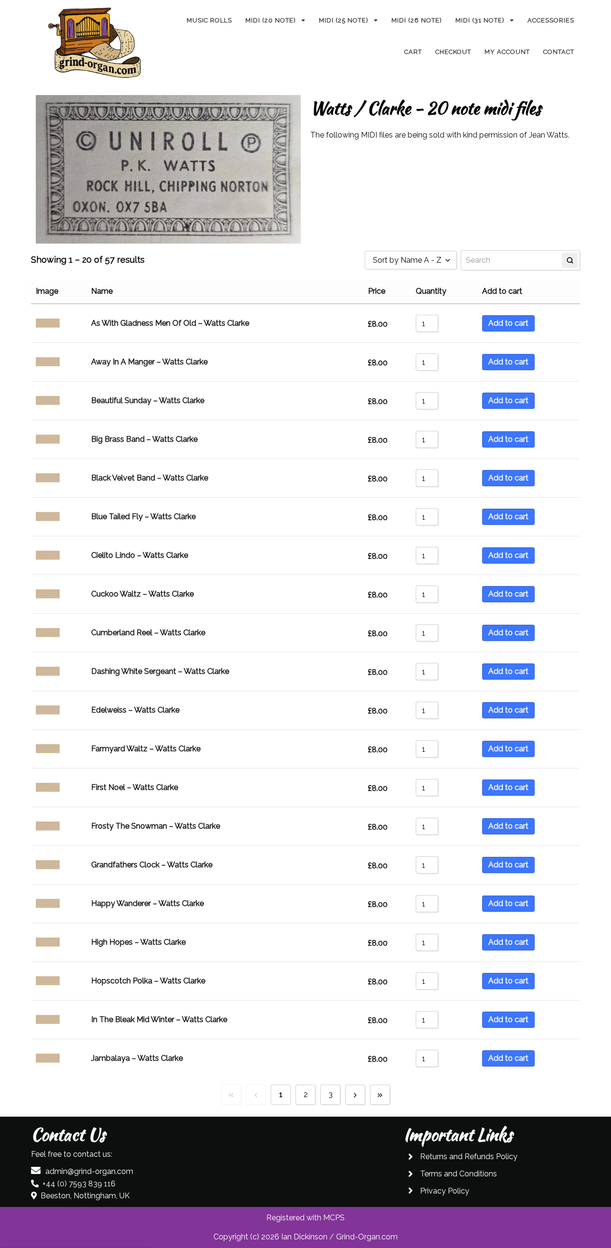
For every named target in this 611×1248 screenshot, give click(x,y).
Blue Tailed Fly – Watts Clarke (143, 516)
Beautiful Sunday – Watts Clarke (147, 400)
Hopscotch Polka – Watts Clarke (148, 980)
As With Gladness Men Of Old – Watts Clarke (170, 323)
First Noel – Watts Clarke (134, 787)
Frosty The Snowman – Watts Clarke (155, 826)
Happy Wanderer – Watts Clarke (147, 903)
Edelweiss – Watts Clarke (135, 710)
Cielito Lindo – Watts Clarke (139, 555)
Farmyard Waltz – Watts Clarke (145, 748)
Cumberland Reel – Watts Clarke (148, 632)
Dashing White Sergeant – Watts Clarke (160, 671)
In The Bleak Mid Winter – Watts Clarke (159, 1019)
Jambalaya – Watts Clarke (137, 1058)
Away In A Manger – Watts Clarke (149, 361)
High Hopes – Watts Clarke (138, 942)
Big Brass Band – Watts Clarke (144, 439)
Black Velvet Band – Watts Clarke (149, 477)
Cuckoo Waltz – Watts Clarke (142, 593)
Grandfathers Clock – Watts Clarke (151, 864)
